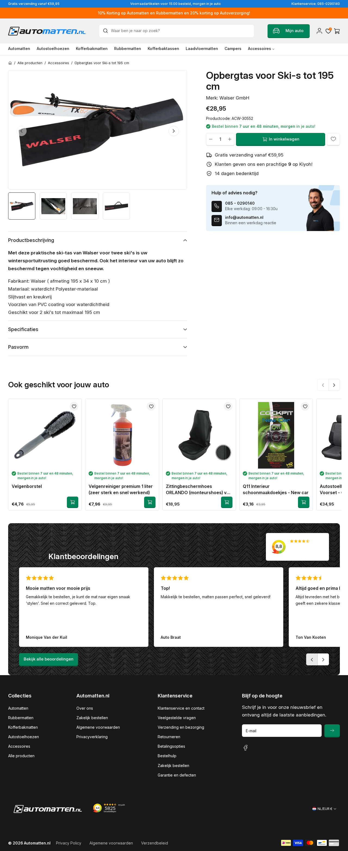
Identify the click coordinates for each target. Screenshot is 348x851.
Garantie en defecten (177, 775)
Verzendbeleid (154, 843)
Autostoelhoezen (23, 736)
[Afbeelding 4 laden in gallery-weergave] (116, 206)
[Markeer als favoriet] (333, 139)
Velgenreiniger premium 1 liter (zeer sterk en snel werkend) (121, 489)
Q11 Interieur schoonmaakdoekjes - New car (276, 489)
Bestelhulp (167, 755)
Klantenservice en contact (181, 708)
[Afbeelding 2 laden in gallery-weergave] (53, 206)
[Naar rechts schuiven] (174, 131)
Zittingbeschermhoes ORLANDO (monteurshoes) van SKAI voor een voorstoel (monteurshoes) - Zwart (199, 490)
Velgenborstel (27, 486)
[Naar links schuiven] (21, 131)
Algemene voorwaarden (98, 727)
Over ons (84, 708)
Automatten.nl (37, 843)
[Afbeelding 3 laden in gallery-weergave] (84, 206)
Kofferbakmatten (23, 727)
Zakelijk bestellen (92, 717)
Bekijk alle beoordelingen (48, 659)
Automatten (18, 708)
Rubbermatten (20, 717)
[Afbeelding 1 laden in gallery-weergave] (21, 206)
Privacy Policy (68, 843)
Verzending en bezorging (181, 727)
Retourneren (169, 736)
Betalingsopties (171, 746)
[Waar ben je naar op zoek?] (106, 31)
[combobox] (176, 31)
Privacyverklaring (92, 736)
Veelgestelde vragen (177, 717)
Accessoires (19, 746)
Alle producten (21, 755)
